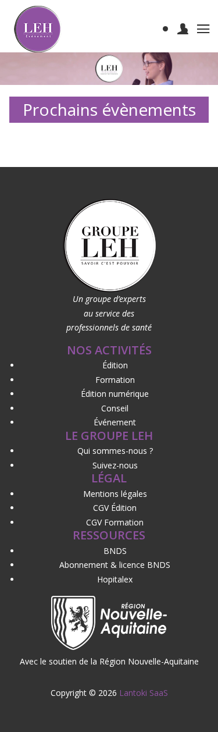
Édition (115, 365)
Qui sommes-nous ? (115, 450)
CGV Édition (115, 507)
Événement (115, 422)
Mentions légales (115, 493)
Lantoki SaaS (143, 692)
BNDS (115, 550)
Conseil (114, 408)
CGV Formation (115, 522)
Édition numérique (115, 393)
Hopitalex (115, 579)
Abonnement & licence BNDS (114, 564)
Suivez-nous (115, 465)
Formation (115, 379)
